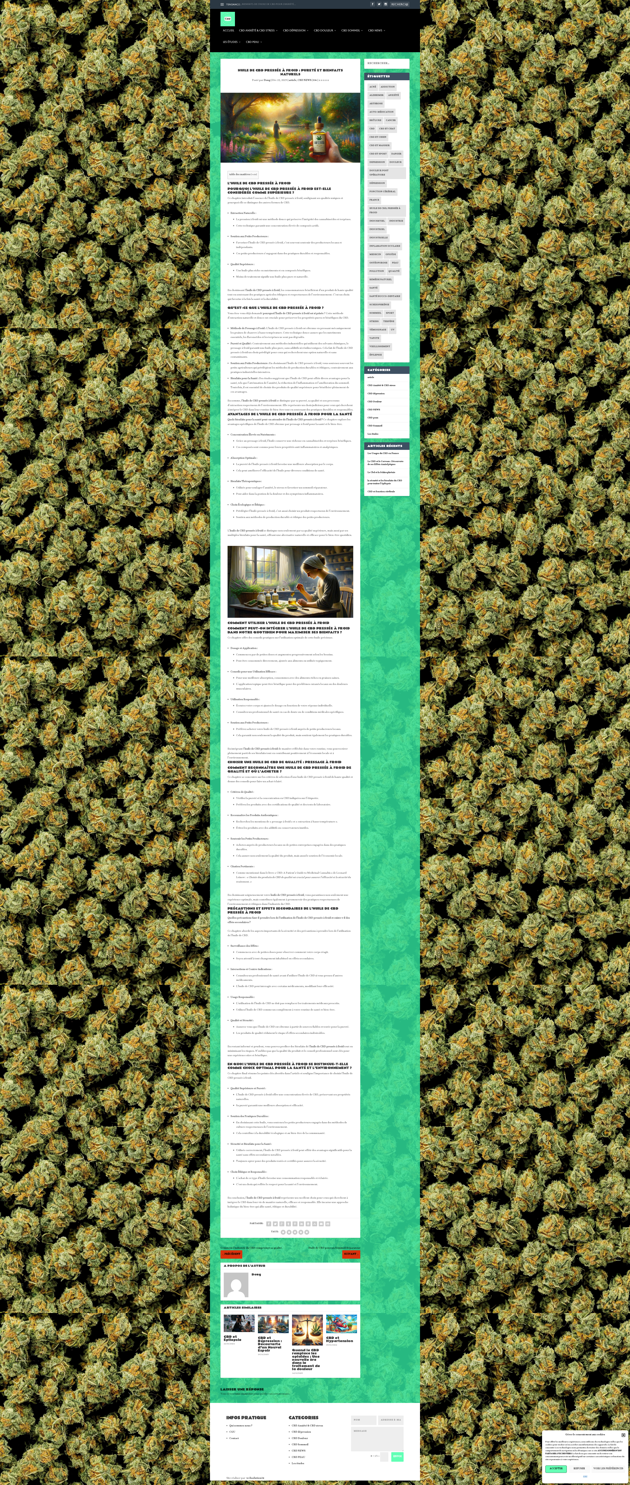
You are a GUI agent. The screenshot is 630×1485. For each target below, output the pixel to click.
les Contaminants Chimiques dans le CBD (269, 4)
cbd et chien (377, 137)
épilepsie (375, 355)
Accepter (556, 1469)
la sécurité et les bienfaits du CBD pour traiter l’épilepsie (385, 482)
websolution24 (255, 1478)
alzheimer (376, 96)
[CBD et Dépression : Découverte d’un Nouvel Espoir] (273, 1324)
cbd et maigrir (379, 146)
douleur (395, 163)
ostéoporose (378, 263)
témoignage (377, 330)
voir (254, 175)
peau (395, 263)
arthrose (376, 104)
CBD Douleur (323, 30)
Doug (267, 80)
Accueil (228, 30)
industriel (377, 230)
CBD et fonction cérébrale (381, 492)
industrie (396, 221)
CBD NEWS (375, 30)
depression (377, 163)
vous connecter (243, 1394)
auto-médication (381, 112)
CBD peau (252, 42)
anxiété (393, 96)
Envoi (397, 1456)
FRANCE (374, 200)
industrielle (378, 238)
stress (374, 322)
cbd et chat (387, 129)
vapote (374, 338)
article (292, 80)
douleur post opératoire (378, 173)
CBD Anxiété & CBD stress (257, 30)
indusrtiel (377, 221)
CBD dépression (294, 30)
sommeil (375, 313)
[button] (623, 1435)
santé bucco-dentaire (384, 297)
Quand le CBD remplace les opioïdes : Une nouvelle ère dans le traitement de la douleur (306, 1360)
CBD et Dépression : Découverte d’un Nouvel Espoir (270, 1344)
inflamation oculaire (384, 246)
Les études (230, 42)
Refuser (579, 1469)
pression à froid (249, 219)
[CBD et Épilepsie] (239, 1323)
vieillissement (379, 347)
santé (373, 288)
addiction (388, 87)
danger (396, 154)
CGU (585, 1477)
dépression (377, 184)
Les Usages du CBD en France (383, 454)
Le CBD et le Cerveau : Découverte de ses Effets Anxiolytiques (385, 463)
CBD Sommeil (350, 30)
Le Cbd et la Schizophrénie (381, 473)
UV (392, 330)
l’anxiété (268, 488)
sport (390, 313)
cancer (391, 121)
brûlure (375, 121)
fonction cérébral (382, 192)
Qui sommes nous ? (240, 1426)
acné (372, 87)
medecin (375, 255)
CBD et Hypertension (339, 1339)
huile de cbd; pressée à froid (384, 211)
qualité (393, 271)
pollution (376, 271)
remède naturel (380, 280)
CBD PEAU (298, 1457)
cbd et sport (378, 154)
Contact (234, 1438)
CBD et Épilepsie (233, 1338)
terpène (388, 322)
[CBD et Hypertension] (341, 1324)
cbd (372, 129)
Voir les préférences (608, 1469)
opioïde (391, 255)
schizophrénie (379, 305)
